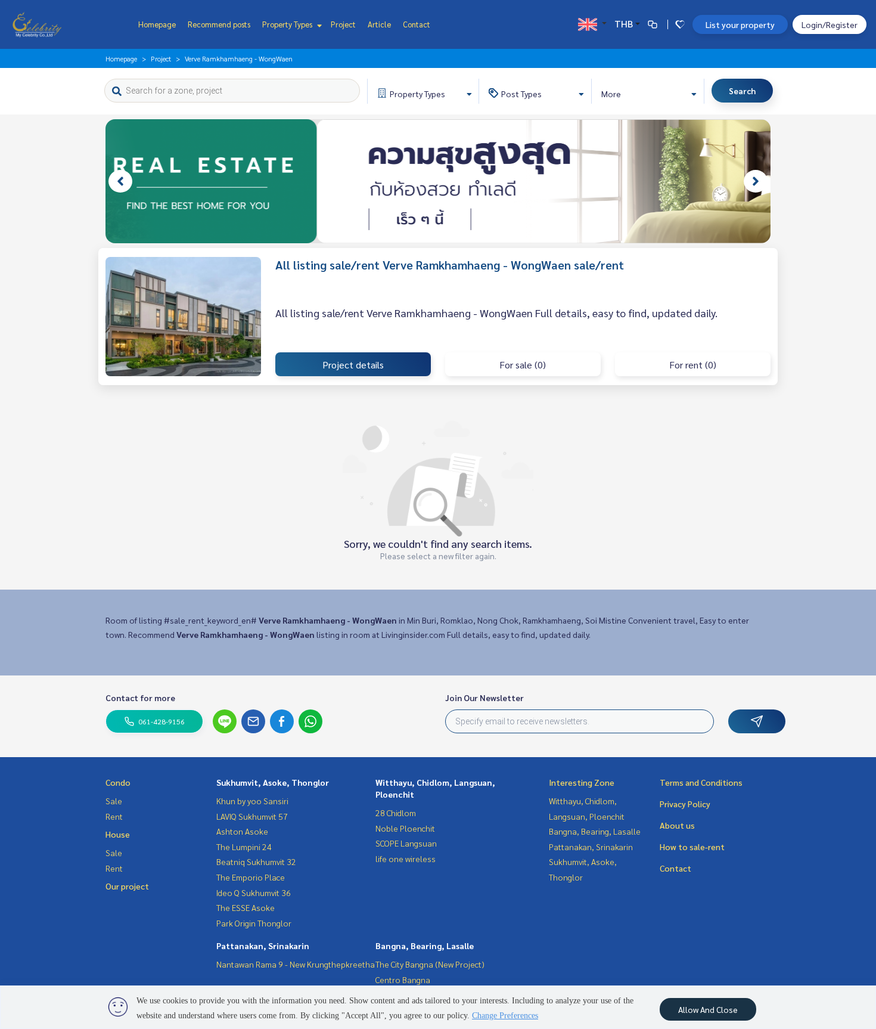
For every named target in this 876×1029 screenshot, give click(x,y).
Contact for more (140, 697)
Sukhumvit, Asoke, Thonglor (272, 782)
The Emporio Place (250, 877)
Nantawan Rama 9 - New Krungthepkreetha (295, 964)
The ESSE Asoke (245, 907)
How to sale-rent (692, 846)
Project (343, 24)
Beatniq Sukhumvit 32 (256, 861)
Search (742, 90)
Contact (416, 24)
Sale (113, 800)
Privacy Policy (685, 803)
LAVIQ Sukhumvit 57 (252, 816)
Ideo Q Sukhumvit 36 (253, 892)
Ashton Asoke (242, 831)
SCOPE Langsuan (406, 843)
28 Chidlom (395, 812)
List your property (740, 24)
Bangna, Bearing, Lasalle (424, 945)
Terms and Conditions (701, 782)
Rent (114, 816)
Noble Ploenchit (405, 828)
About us (677, 825)
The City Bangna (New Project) (429, 964)
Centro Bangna (402, 979)
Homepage (157, 24)
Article (379, 24)
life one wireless (405, 858)
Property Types (288, 24)
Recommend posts (219, 24)
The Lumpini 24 (244, 846)
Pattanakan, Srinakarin (262, 945)
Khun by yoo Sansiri (252, 800)
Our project (127, 886)
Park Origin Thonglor (253, 923)
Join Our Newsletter (484, 697)
